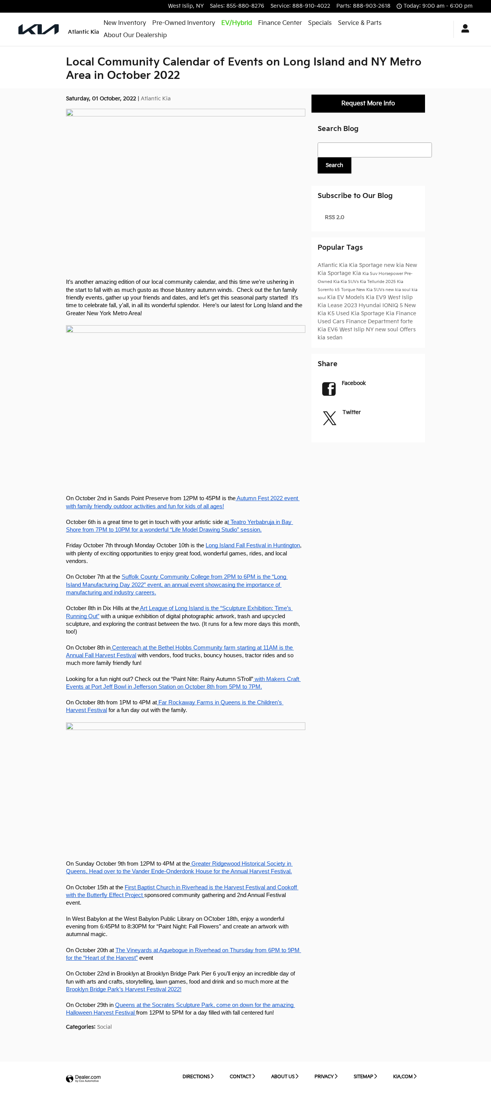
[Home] (38, 29)
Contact (240, 1077)
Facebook (354, 383)
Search (334, 165)
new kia (394, 265)
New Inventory (125, 23)
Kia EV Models (346, 297)
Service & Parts (360, 23)
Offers (408, 329)
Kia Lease (331, 305)
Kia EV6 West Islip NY (346, 329)
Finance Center (280, 23)
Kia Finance (401, 313)
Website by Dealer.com (83, 1079)
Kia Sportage (366, 265)
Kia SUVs (350, 282)
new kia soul (399, 290)
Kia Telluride (373, 282)
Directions (196, 1077)
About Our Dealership (135, 35)
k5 (338, 290)
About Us (283, 1077)
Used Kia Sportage (361, 313)
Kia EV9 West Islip (389, 297)
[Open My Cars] (463, 29)
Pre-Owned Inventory (183, 23)
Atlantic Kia (156, 98)
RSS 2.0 (333, 217)
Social (104, 1027)
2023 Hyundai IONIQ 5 (374, 305)
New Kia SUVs (371, 290)
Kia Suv (370, 274)
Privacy (324, 1077)
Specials (320, 23)
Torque (348, 290)
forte (406, 321)
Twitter (352, 412)
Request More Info (368, 103)
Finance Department (373, 321)
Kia (357, 273)
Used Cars (332, 321)
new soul (387, 329)
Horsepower (391, 274)
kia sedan (330, 337)
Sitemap (363, 1077)
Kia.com (403, 1077)
